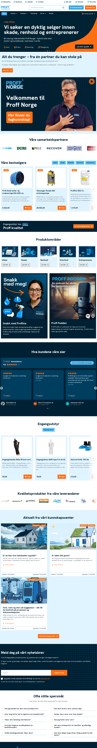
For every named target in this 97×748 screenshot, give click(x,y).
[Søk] (63, 7)
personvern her (45, 678)
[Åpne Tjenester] (16, 13)
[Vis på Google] (38, 395)
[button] (92, 82)
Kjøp (28, 208)
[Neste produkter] (93, 189)
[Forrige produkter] (4, 189)
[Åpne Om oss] (45, 13)
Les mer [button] (70, 380)
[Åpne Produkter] (27, 13)
